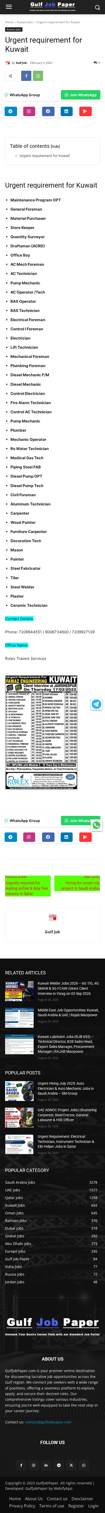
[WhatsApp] (38, 76)
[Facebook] (26, 76)
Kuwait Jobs (25, 22)
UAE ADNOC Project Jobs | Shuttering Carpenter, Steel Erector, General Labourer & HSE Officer (67, 1115)
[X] (71, 1465)
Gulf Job (21, 63)
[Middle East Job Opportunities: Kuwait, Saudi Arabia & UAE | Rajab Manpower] (19, 1018)
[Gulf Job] (8, 62)
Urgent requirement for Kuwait (44, 155)
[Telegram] (59, 1465)
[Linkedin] (46, 1465)
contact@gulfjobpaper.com (48, 1422)
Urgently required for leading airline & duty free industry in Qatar (26, 888)
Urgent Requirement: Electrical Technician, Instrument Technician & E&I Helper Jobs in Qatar (66, 1141)
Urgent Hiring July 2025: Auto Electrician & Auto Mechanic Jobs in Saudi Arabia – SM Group (66, 1088)
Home (9, 22)
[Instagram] (34, 1465)
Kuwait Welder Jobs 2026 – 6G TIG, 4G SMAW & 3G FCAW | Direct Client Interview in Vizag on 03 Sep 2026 (68, 988)
